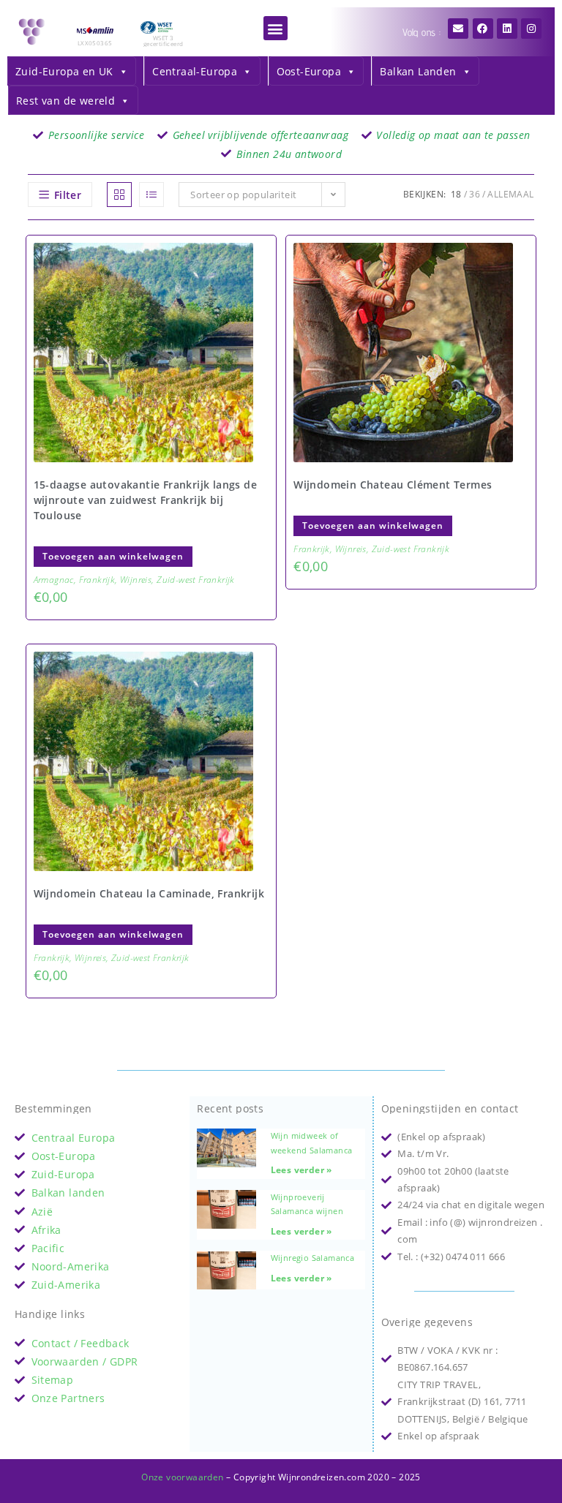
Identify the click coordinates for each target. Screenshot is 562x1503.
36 (474, 194)
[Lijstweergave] (151, 194)
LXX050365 (95, 43)
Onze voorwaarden (182, 1477)
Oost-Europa (309, 71)
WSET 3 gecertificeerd (163, 41)
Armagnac (54, 579)
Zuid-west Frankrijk (196, 579)
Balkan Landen (418, 71)
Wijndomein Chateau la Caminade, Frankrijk (149, 893)
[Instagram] (531, 28)
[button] (275, 28)
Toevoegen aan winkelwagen (113, 556)
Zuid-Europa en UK (64, 71)
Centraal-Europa (194, 71)
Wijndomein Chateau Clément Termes (392, 484)
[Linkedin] (507, 28)
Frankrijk (97, 579)
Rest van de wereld (65, 101)
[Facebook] (483, 28)
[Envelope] (458, 28)
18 (456, 194)
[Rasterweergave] (119, 194)
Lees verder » (301, 1170)
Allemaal (510, 194)
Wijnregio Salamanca (313, 1257)
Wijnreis (135, 579)
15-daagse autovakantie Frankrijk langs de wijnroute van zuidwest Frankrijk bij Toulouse (145, 500)
